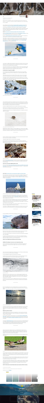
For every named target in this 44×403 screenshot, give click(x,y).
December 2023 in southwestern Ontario (19, 25)
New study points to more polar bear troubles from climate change (16, 173)
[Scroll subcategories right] (38, 378)
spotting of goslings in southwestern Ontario (15, 317)
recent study (21, 175)
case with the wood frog (9, 160)
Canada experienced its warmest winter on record (13, 35)
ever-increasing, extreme (7, 33)
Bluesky (10, 370)
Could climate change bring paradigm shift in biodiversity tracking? (15, 31)
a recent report (16, 196)
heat (19, 33)
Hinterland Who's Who (10, 320)
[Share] (3, 16)
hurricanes (24, 33)
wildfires (21, 33)
